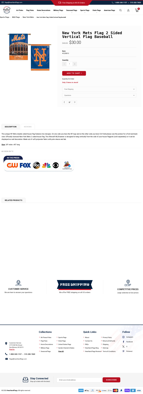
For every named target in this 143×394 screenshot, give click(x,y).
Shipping (105, 344)
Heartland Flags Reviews (93, 351)
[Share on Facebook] (64, 102)
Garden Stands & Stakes (66, 348)
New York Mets (28, 17)
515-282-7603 (135, 3)
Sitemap (105, 348)
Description (10, 127)
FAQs (87, 344)
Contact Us (88, 341)
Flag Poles (30, 10)
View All (61, 351)
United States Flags (64, 344)
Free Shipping (68, 89)
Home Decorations (43, 10)
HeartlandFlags (12, 390)
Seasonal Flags (71, 10)
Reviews (28, 127)
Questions (67, 95)
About (87, 337)
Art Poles (19, 10)
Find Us (12, 349)
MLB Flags (16, 17)
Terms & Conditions (109, 351)
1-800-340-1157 (121, 3)
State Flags (97, 10)
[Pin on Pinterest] (75, 102)
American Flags (109, 10)
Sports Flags (84, 10)
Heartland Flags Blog (92, 348)
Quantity (65, 60)
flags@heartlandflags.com (13, 2)
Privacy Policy (107, 337)
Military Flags (58, 10)
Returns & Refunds (109, 341)
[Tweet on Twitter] (69, 102)
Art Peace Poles (46, 337)
